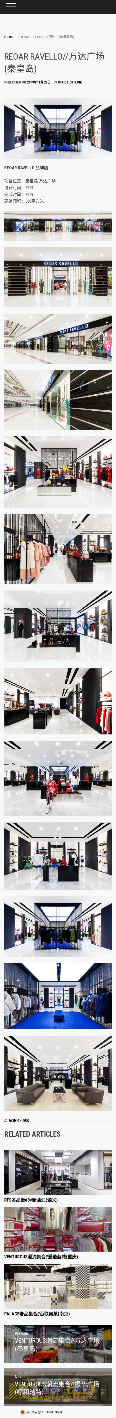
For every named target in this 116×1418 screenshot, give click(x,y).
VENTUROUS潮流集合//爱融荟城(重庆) (41, 1256)
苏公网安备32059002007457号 (44, 1412)
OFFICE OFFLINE (70, 82)
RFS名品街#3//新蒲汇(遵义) (31, 1200)
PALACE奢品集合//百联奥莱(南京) (37, 1314)
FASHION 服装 (19, 1121)
